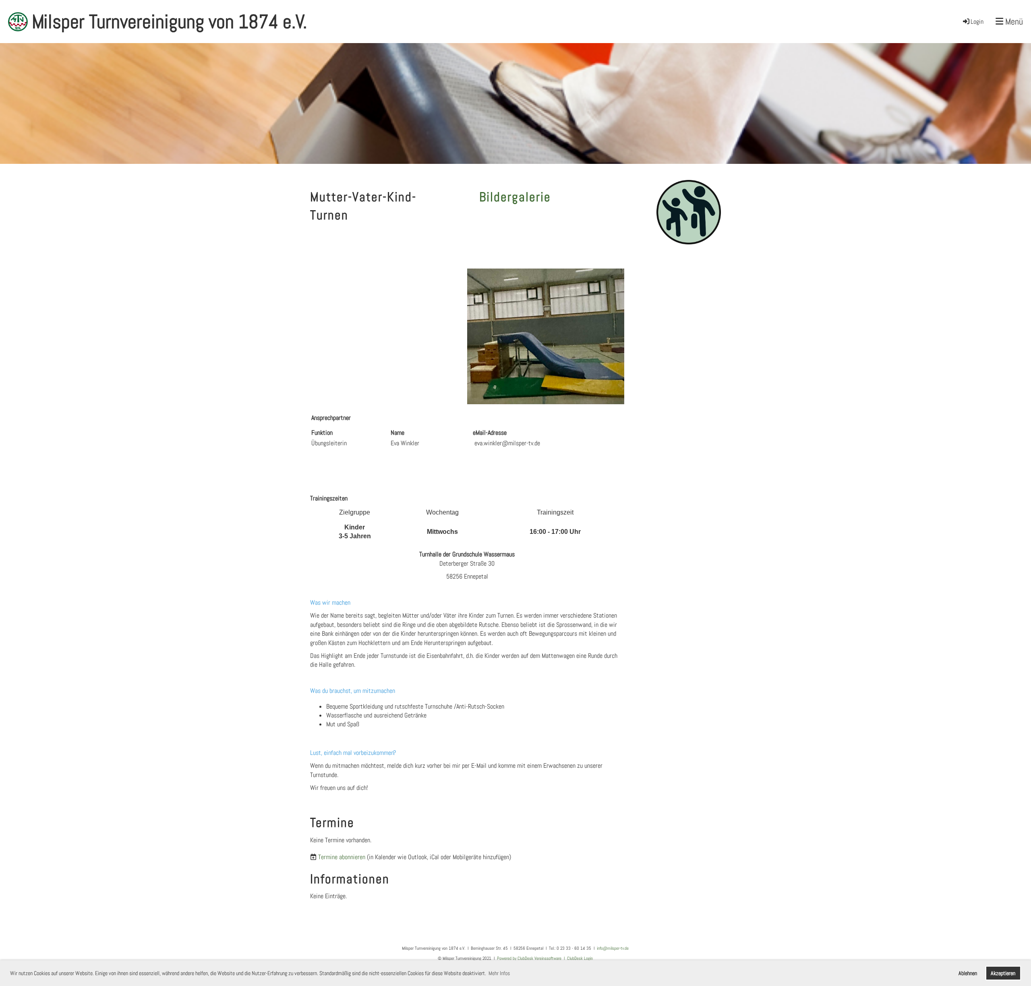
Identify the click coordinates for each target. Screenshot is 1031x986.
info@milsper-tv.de (613, 948)
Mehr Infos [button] (499, 973)
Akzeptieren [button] (1003, 973)
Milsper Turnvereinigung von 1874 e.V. (169, 21)
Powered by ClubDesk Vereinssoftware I (532, 958)
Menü (1013, 21)
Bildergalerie (515, 197)
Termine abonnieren (341, 857)
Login (977, 21)
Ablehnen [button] (968, 973)
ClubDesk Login (580, 958)
